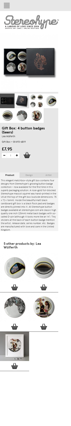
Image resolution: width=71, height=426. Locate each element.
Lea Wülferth (8, 136)
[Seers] (7, 101)
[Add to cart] (15, 287)
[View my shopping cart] (50, 5)
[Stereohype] (32, 22)
